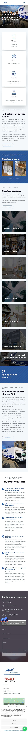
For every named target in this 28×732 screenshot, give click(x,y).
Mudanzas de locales (10, 298)
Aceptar (14, 720)
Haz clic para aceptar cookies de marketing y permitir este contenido (14, 622)
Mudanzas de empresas (11, 228)
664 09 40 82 (7, 24)
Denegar (14, 723)
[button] (26, 706)
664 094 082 (7, 601)
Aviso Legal (22, 730)
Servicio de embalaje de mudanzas (11, 322)
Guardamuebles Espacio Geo (13, 346)
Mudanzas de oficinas (11, 251)
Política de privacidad (15, 730)
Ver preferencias (14, 727)
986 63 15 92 (14, 46)
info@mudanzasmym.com (14, 63)
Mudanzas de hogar (10, 275)
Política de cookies (7, 730)
